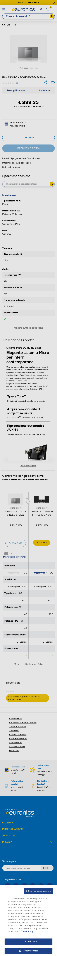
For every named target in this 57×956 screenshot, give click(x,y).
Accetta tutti (30, 941)
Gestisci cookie (30, 951)
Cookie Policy (27, 931)
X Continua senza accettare (38, 891)
